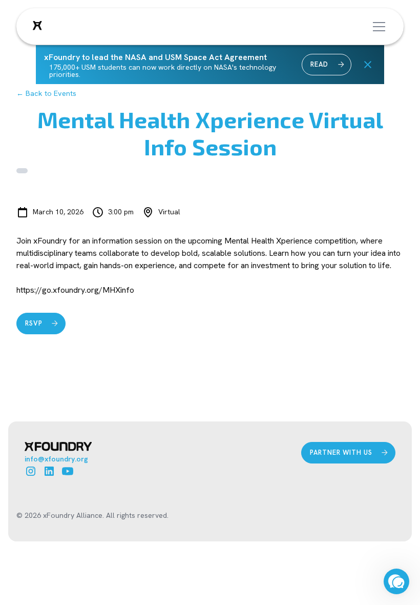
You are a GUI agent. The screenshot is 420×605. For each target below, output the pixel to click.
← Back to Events (46, 93)
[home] (37, 26)
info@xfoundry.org (56, 458)
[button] (377, 26)
